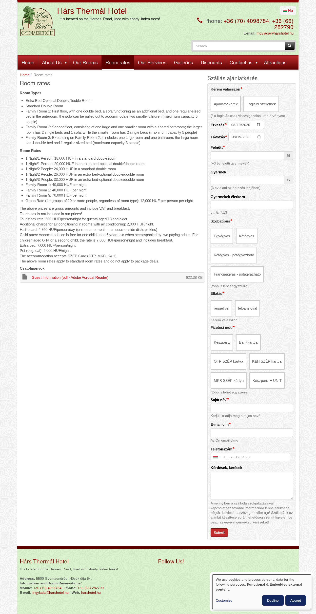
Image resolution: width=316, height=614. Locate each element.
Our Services (152, 62)
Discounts (211, 62)
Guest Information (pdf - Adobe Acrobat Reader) (70, 277)
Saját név (218, 400)
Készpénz (222, 342)
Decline (273, 600)
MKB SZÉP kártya (229, 380)
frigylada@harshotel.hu (275, 33)
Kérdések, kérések (226, 467)
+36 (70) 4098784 (246, 20)
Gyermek (218, 172)
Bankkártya (248, 342)
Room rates (117, 62)
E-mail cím (220, 424)
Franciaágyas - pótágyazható (237, 274)
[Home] (37, 21)
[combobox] (216, 457)
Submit (219, 533)
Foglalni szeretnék (261, 104)
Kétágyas (246, 236)
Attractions (275, 62)
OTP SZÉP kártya (228, 361)
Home (27, 62)
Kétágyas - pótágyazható (234, 255)
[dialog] (261, 592)
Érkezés (217, 125)
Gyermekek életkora (228, 197)
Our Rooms (85, 62)
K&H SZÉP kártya (266, 361)
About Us (52, 62)
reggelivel (221, 308)
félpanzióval (247, 308)
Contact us (241, 62)
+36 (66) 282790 (283, 24)
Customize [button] (224, 600)
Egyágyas (222, 236)
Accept (295, 600)
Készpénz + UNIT (267, 380)
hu (290, 10)
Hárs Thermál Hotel (92, 11)
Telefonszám (221, 449)
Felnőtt (217, 147)
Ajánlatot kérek (226, 104)
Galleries (183, 62)
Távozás (218, 137)
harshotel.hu (91, 593)
